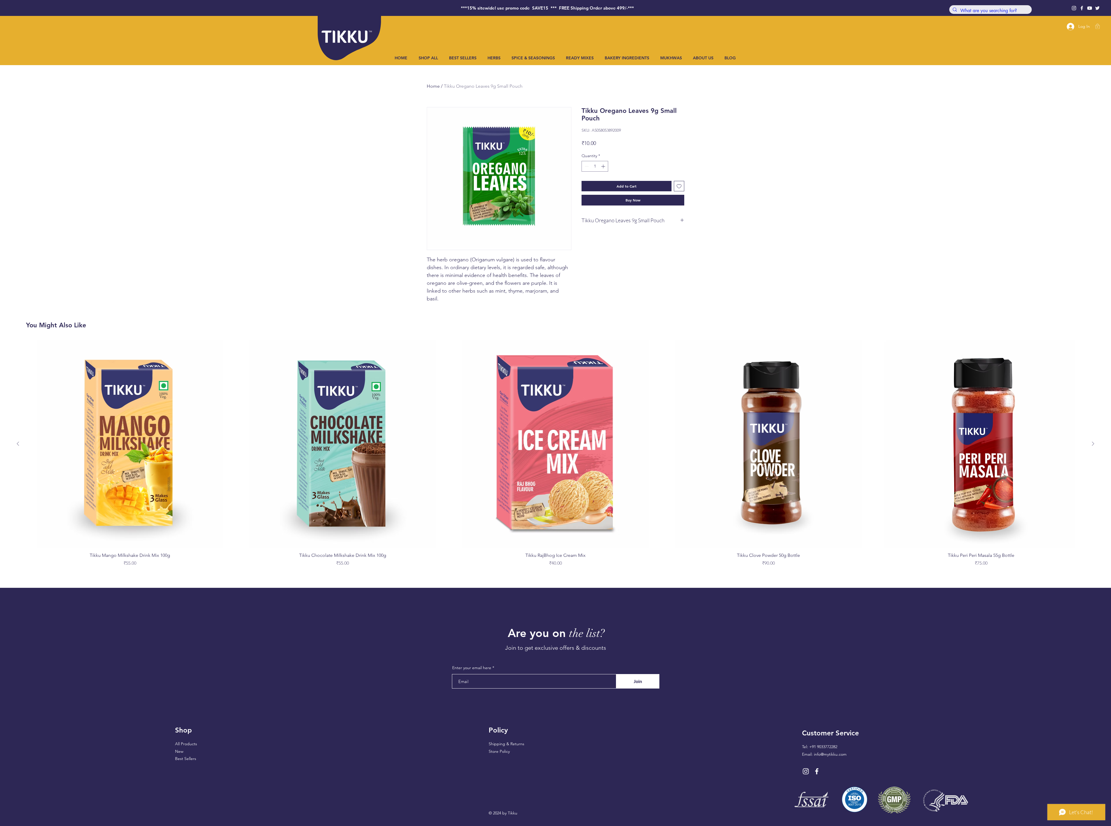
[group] (555, 453)
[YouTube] (1089, 8)
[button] (1097, 26)
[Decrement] (586, 166)
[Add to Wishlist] (679, 186)
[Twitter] (1097, 8)
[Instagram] (1074, 8)
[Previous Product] (17, 443)
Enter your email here (471, 668)
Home (433, 86)
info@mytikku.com (830, 754)
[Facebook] (1082, 8)
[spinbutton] (595, 166)
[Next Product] (1093, 443)
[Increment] (603, 166)
